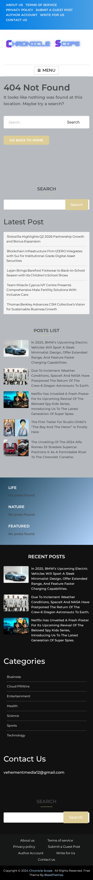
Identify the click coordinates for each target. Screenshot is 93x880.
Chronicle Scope (40, 870)
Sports (12, 725)
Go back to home (26, 140)
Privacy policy (19, 10)
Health (12, 706)
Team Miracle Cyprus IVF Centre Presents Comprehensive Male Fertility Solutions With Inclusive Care (41, 289)
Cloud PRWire (18, 686)
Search (46, 189)
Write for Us (52, 15)
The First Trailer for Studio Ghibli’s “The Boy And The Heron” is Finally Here (59, 427)
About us (14, 5)
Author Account (21, 15)
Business (14, 677)
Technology (16, 735)
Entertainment (18, 696)
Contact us (16, 20)
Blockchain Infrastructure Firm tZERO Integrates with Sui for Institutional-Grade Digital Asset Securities (44, 256)
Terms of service (41, 5)
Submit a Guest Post (54, 10)
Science (13, 716)
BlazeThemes (53, 875)
